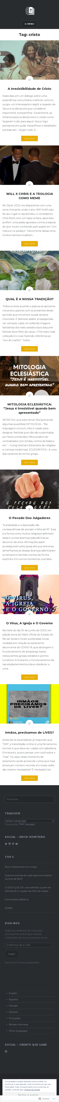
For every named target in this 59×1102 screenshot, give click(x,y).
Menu (30, 24)
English (13, 993)
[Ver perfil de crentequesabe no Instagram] (6, 1051)
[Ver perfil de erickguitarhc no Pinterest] (13, 844)
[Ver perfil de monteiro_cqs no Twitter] (6, 844)
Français (13, 1005)
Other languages (18, 1031)
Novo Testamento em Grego (21, 867)
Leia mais (29, 138)
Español (13, 999)
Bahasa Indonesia (18, 1024)
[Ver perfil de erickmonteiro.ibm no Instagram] (9, 844)
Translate (30, 824)
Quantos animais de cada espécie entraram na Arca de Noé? (28, 877)
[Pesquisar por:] (29, 799)
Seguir (11, 954)
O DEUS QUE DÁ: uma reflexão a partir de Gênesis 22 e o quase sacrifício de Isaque (28, 889)
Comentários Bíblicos (17, 899)
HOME (8, 908)
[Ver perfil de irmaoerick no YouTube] (16, 844)
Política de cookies (32, 1090)
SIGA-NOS (12, 923)
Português (14, 1018)
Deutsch (13, 1012)
